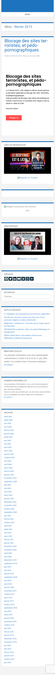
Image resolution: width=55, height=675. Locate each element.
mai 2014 (7, 649)
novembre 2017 (10, 591)
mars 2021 (8, 536)
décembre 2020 (10, 546)
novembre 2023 (10, 478)
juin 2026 (7, 423)
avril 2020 (8, 556)
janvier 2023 (9, 498)
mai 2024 (7, 461)
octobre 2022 (9, 509)
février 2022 (9, 519)
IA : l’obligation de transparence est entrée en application (27, 314)
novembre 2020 (10, 550)
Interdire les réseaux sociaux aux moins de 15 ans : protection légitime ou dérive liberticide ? (25, 318)
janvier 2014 (9, 655)
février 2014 (9, 652)
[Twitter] (10, 279)
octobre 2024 (9, 457)
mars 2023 (8, 495)
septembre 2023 (10, 481)
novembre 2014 (10, 642)
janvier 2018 (9, 587)
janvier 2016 (9, 618)
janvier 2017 (9, 601)
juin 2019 (7, 567)
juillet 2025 (8, 437)
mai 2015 (7, 628)
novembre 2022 (10, 505)
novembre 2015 (10, 621)
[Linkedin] (15, 279)
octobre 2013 (9, 659)
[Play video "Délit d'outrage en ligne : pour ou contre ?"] (27, 241)
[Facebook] (6, 279)
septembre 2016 (10, 608)
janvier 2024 (9, 474)
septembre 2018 (10, 577)
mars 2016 (8, 614)
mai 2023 (7, 488)
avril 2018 (8, 584)
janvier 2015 (9, 635)
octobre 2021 (9, 522)
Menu (27, 14)
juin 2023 (7, 485)
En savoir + (9, 365)
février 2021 (9, 539)
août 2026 (8, 416)
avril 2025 (8, 447)
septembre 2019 (10, 563)
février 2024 (9, 471)
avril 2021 (8, 532)
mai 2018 (7, 580)
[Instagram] (27, 279)
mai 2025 (7, 444)
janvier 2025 (9, 454)
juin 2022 (7, 515)
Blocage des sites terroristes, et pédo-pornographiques (26, 45)
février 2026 (9, 430)
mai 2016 (7, 611)
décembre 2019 (10, 560)
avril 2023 (8, 491)
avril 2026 (8, 427)
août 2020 (8, 553)
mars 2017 (8, 597)
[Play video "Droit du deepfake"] (27, 160)
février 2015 (9, 632)
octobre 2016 (9, 604)
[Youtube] (19, 279)
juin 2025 (7, 440)
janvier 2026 (9, 433)
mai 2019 (7, 570)
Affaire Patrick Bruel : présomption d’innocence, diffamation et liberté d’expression (23, 336)
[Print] (23, 279)
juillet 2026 (8, 420)
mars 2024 (8, 468)
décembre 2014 (10, 638)
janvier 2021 (9, 543)
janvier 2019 (9, 573)
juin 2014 (7, 645)
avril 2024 (8, 464)
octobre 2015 (9, 625)
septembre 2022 (10, 512)
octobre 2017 (9, 594)
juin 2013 (7, 662)
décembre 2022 (10, 502)
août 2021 (8, 526)
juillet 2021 (8, 529)
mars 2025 (8, 450)
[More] (32, 279)
